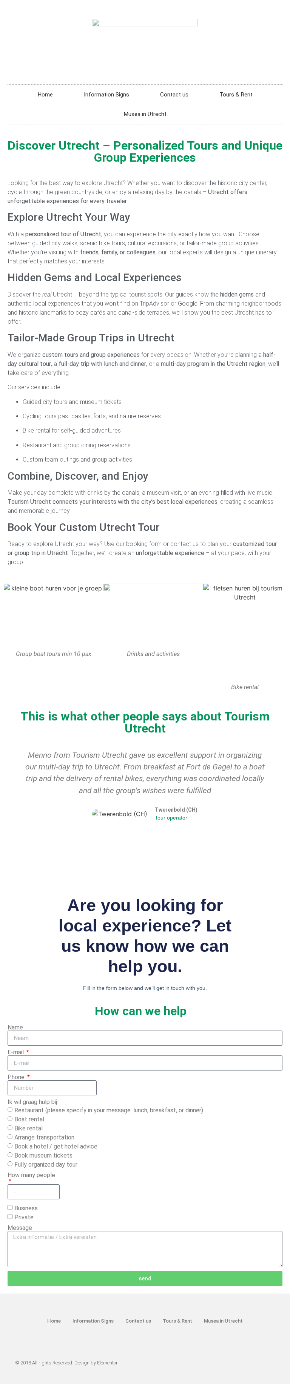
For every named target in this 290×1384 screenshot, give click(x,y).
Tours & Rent (236, 94)
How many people (31, 1175)
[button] (14, 785)
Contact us (174, 94)
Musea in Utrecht (145, 114)
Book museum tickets (43, 1155)
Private (24, 1217)
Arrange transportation (44, 1137)
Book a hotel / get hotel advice (55, 1146)
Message (20, 1228)
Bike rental (28, 1128)
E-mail (16, 1052)
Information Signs (106, 94)
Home (45, 94)
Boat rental (29, 1119)
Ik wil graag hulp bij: (33, 1102)
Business (26, 1208)
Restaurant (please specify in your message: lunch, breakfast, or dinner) (108, 1110)
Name (15, 1028)
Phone (17, 1077)
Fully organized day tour (45, 1164)
